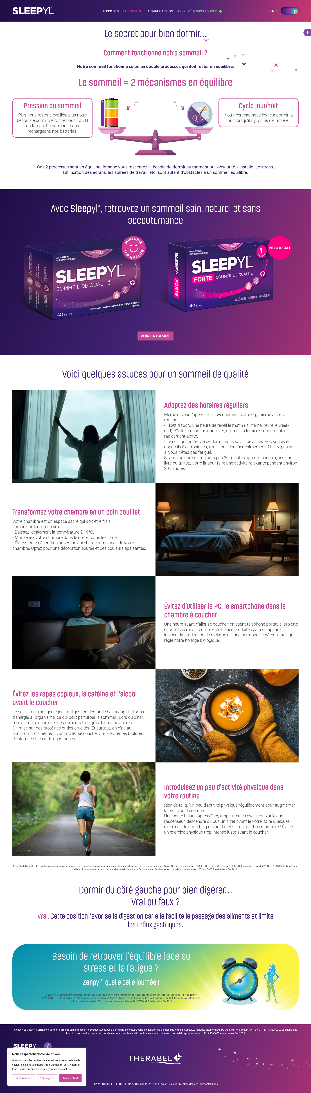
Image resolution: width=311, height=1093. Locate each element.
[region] (46, 1067)
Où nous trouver (202, 11)
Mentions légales (188, 1084)
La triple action (159, 11)
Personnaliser (24, 1078)
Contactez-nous (209, 1084)
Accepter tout (70, 1078)
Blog (181, 11)
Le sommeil (132, 11)
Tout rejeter (47, 1078)
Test (111, 11)
